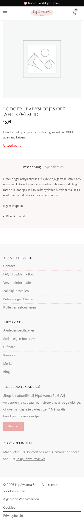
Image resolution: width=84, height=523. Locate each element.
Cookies (9, 507)
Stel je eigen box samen (20, 339)
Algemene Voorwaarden (21, 499)
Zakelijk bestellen (16, 291)
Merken (8, 364)
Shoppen (13, 426)
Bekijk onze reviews (30, 459)
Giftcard (9, 347)
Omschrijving (31, 167)
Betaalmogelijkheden (18, 299)
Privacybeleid (13, 516)
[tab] (30, 167)
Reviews (9, 355)
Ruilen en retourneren (19, 307)
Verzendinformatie (17, 283)
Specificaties (54, 167)
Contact (9, 266)
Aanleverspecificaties (18, 330)
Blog (6, 372)
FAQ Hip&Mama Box (18, 274)
